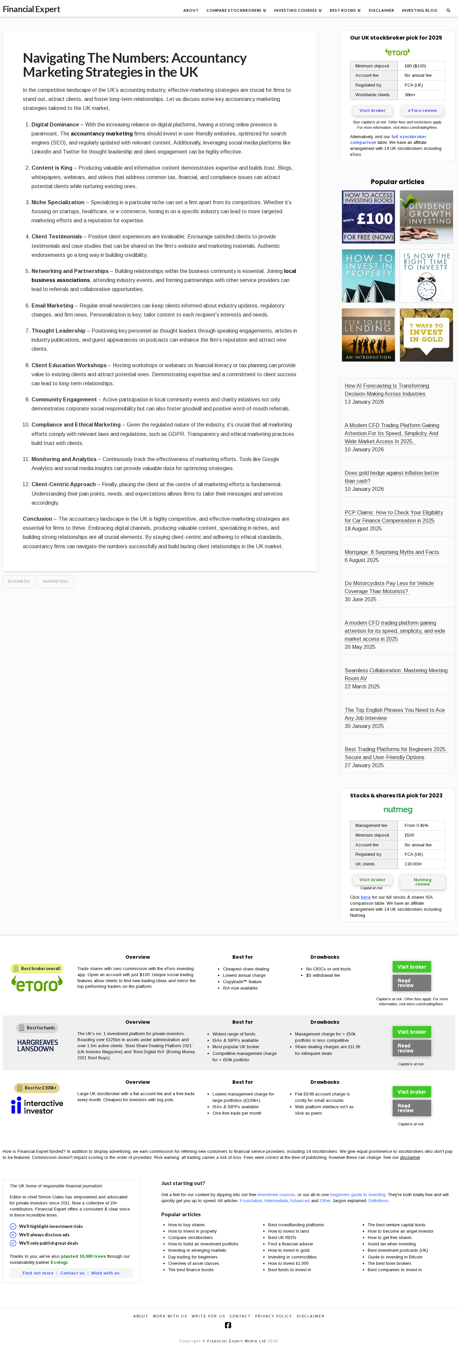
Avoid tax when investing (392, 1243)
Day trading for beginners (193, 1256)
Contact (240, 1316)
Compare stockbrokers (190, 1237)
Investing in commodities (292, 1256)
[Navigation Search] (448, 8)
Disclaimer (311, 1316)
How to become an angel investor (401, 1231)
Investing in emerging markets (197, 1250)
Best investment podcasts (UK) (398, 1250)
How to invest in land (288, 1231)
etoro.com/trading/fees (418, 127)
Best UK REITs (282, 1237)
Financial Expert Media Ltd (236, 1341)
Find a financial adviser (290, 1243)
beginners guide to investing (358, 1194)
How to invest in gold (288, 1250)
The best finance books (191, 1269)
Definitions (378, 1200)
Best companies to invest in (395, 1269)
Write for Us (208, 1316)
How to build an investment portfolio (203, 1243)
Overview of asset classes (193, 1263)
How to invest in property (192, 1231)
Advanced (300, 1200)
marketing (55, 581)
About (141, 1316)
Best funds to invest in (289, 1269)
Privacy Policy (273, 1316)
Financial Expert (31, 9)
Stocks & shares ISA (377, 795)
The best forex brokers (389, 1263)
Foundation (251, 1200)
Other (325, 1200)
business (19, 581)
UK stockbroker (383, 38)
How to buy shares (186, 1224)
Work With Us (170, 1316)
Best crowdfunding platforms (296, 1224)
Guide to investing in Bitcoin (395, 1256)
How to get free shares (390, 1237)
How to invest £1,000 (288, 1263)
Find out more (38, 1273)
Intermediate (276, 1200)
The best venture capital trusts (397, 1224)
